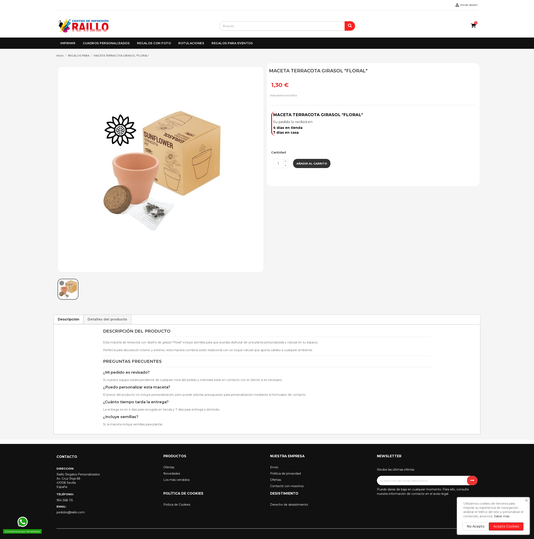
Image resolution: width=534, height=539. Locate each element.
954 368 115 (65, 500)
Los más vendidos (176, 480)
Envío (274, 467)
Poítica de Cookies (176, 504)
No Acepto (476, 526)
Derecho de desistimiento (289, 504)
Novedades (171, 473)
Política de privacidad (285, 473)
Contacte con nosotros (287, 486)
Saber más (501, 516)
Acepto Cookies (506, 526)
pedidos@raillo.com (71, 512)
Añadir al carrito (311, 163)
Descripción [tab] (68, 319)
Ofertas (168, 467)
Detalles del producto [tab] (107, 319)
